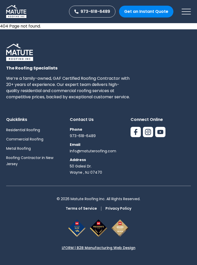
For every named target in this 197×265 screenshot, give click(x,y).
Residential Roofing (23, 129)
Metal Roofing (18, 148)
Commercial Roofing (24, 139)
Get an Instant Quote (146, 11)
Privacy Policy (118, 208)
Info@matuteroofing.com (93, 151)
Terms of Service (81, 208)
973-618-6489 (95, 11)
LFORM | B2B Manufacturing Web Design (98, 247)
